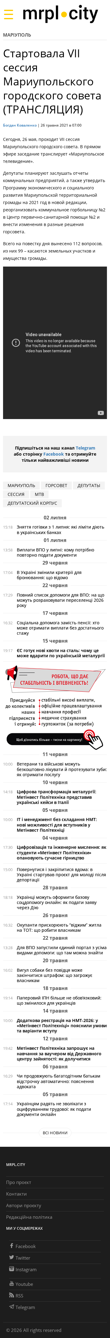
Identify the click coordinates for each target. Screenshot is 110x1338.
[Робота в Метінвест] (55, 707)
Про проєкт (18, 1182)
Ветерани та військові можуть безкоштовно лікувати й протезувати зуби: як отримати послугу (62, 769)
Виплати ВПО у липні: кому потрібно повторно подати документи (55, 552)
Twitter (23, 1258)
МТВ (39, 494)
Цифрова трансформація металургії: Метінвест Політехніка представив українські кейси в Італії (56, 797)
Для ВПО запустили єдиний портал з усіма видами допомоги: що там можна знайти (62, 950)
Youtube (24, 1284)
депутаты (89, 485)
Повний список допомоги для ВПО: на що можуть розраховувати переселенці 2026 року (60, 600)
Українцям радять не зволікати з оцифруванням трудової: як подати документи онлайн (54, 1109)
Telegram (85, 448)
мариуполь (21, 485)
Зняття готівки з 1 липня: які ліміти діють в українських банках (60, 529)
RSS (19, 1296)
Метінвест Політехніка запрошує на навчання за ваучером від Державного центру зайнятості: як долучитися (59, 1053)
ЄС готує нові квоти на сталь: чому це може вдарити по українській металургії (61, 653)
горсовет (56, 485)
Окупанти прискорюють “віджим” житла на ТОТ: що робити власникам (59, 927)
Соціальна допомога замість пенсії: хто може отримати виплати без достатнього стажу (60, 628)
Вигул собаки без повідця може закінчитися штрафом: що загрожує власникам (54, 975)
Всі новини (55, 1132)
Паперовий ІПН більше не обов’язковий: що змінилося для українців (59, 1000)
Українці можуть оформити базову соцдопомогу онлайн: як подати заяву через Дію (57, 902)
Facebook (53, 454)
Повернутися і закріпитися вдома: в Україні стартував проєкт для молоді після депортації (61, 874)
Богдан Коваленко (20, 125)
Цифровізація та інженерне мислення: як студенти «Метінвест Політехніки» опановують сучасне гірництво (61, 852)
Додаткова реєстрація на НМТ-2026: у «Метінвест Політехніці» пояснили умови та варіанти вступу (62, 1025)
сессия (16, 494)
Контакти (16, 1194)
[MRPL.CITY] (60, 14)
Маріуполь (17, 35)
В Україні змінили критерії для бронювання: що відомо (49, 575)
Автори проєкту (23, 1205)
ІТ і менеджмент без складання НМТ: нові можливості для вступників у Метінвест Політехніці (57, 824)
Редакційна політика (29, 1217)
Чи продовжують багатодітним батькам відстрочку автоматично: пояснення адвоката (58, 1081)
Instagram (26, 1269)
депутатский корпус (32, 503)
